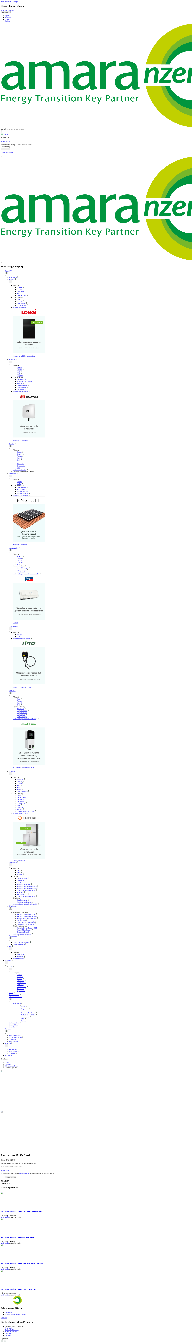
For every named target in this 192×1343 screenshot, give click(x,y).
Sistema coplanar (22, 491)
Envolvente (20, 880)
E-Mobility (12, 691)
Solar (10, 967)
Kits (10, 946)
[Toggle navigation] (1, 156)
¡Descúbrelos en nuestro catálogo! (23, 767)
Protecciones (21, 807)
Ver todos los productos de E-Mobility (25, 719)
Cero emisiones (13, 1025)
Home (7, 1062)
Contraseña (5, 147)
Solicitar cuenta (5, 141)
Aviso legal (8, 1328)
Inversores (12, 359)
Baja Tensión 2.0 (22, 900)
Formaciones (13, 1051)
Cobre (23, 1011)
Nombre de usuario (7, 144)
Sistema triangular (22, 493)
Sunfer (19, 484)
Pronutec (19, 874)
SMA (18, 372)
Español (7, 16)
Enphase (19, 781)
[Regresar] (6, 273)
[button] (5, 134)
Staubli (19, 789)
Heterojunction (21, 305)
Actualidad (10, 10)
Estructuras (12, 474)
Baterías (11, 444)
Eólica (11, 993)
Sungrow (20, 376)
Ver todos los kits (18, 958)
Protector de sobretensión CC (26, 896)
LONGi (19, 289)
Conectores (20, 799)
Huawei (19, 370)
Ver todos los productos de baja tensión (25, 904)
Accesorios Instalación (28, 1013)
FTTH (23, 1007)
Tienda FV (8, 271)
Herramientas (21, 803)
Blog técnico (13, 1049)
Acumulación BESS (15, 1037)
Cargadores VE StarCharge (25, 924)
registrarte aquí (24, 1173)
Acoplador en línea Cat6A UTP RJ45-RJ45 (18, 1289)
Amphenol (20, 779)
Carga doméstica (22, 713)
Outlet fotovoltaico (19, 944)
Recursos (4, 10)
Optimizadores (21, 387)
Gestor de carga (22, 717)
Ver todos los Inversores (20, 391)
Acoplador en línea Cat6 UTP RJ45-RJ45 (18, 1237)
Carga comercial (22, 711)
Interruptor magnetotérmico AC (27, 886)
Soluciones (12, 906)
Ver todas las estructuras (20, 495)
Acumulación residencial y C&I (27, 928)
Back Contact (21, 303)
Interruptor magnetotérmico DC (27, 888)
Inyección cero (21, 570)
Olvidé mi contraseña (7, 152)
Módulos (11, 279)
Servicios (8, 1029)
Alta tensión (20, 464)
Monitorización (13, 548)
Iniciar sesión (5, 1170)
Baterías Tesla (21, 920)
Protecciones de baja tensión (26, 922)
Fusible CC (20, 882)
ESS (18, 468)
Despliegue (24, 1009)
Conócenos (8, 1312)
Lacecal (19, 562)
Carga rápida (21, 715)
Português (8, 17)
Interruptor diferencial (23, 884)
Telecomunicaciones (15, 997)
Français (7, 19)
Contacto (7, 1335)
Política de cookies (11, 1331)
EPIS (22, 1019)
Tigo (18, 636)
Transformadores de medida (25, 811)
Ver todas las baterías (19, 470)
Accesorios (20, 709)
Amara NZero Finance (24, 930)
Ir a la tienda (13, 277)
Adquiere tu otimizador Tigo (22, 687)
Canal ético (8, 1333)
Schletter (19, 482)
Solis (18, 374)
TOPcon (19, 301)
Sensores (19, 809)
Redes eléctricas (14, 995)
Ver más (15, 623)
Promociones (13, 936)
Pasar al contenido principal (9, 2)
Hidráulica (12, 1027)
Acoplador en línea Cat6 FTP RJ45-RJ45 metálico (21, 1211)
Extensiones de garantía (24, 381)
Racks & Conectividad (28, 1015)
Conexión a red (21, 379)
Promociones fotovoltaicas (21, 942)
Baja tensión (21, 466)
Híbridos (19, 383)
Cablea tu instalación (19, 860)
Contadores (20, 801)
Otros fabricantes (22, 791)
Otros (18, 805)
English (7, 21)
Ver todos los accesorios (20, 813)
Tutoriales (12, 1053)
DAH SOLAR (21, 295)
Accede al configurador (24, 902)
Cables (19, 795)
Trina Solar (20, 291)
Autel (18, 699)
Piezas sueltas (21, 489)
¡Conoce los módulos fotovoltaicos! (24, 356)
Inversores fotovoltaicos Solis (26, 914)
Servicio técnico (14, 1041)
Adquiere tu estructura (20, 544)
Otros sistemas (21, 487)
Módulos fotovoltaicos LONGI (26, 918)
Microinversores (22, 385)
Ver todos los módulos (20, 307)
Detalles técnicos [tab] (11, 1177)
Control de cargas (22, 568)
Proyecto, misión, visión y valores (15, 1314)
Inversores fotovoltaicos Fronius (27, 916)
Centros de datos (14, 1023)
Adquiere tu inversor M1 (20, 440)
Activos (23, 1021)
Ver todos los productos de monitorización (26, 574)
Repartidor (20, 892)
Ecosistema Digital (23, 932)
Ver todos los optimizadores (21, 638)
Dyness (19, 452)
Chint (18, 870)
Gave (18, 872)
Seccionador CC (22, 894)
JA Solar (19, 287)
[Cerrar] (9, 364)
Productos (8, 960)
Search (3, 129)
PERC (19, 299)
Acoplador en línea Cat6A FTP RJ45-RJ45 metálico (22, 1263)
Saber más (4, 1318)
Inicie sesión (5, 1217)
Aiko (18, 293)
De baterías (20, 389)
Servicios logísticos (15, 1035)
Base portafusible (22, 878)
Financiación (13, 1039)
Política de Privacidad (11, 1330)
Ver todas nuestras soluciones (22, 934)
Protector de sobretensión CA (26, 890)
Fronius (19, 368)
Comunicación (21, 797)
